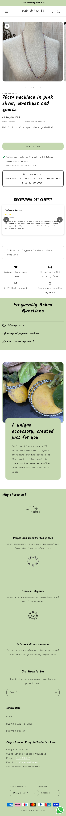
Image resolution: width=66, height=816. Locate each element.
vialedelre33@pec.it (29, 762)
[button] (6, 11)
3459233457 (23, 758)
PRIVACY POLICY (16, 731)
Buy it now (33, 146)
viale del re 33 (37, 810)
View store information (21, 165)
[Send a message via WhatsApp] (60, 810)
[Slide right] (40, 87)
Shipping (20, 121)
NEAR (9, 717)
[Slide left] (25, 87)
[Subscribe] (55, 692)
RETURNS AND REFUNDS (19, 724)
